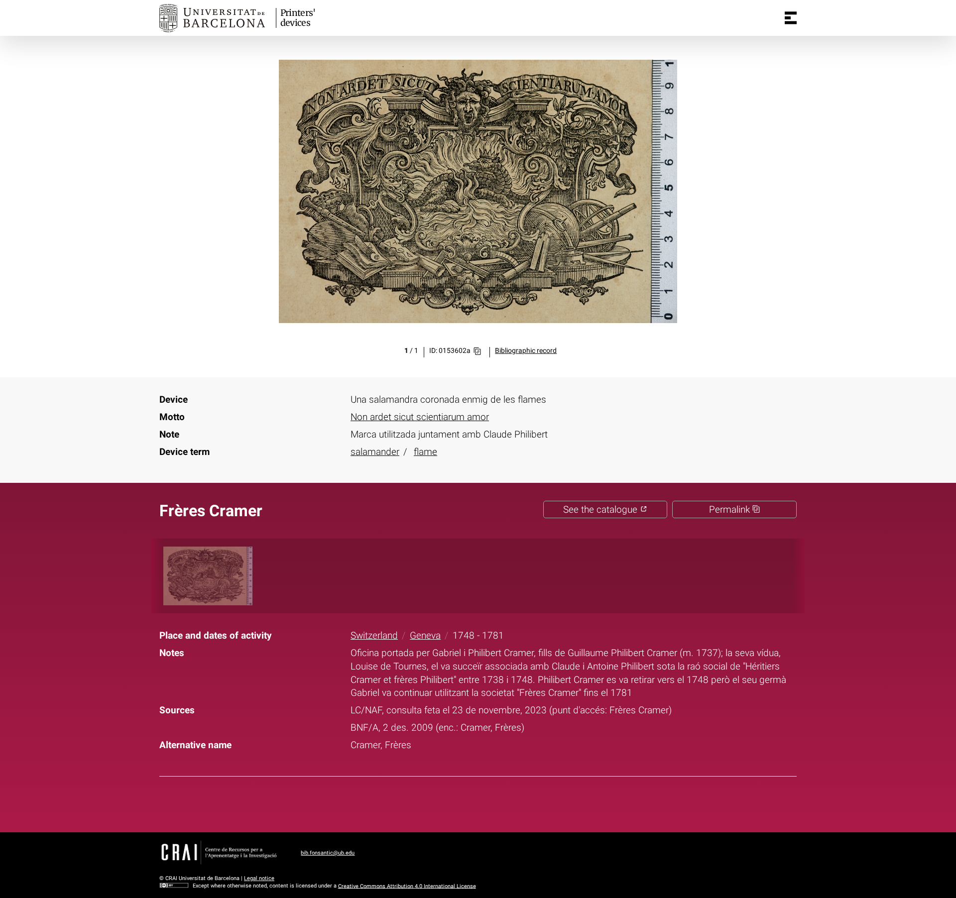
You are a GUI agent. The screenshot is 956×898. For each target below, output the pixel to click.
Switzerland (374, 635)
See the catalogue (601, 509)
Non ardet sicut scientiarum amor (420, 417)
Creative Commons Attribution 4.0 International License (407, 886)
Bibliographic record (526, 350)
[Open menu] (791, 18)
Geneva (425, 635)
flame (425, 451)
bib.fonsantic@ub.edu (328, 853)
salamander (375, 451)
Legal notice (259, 878)
